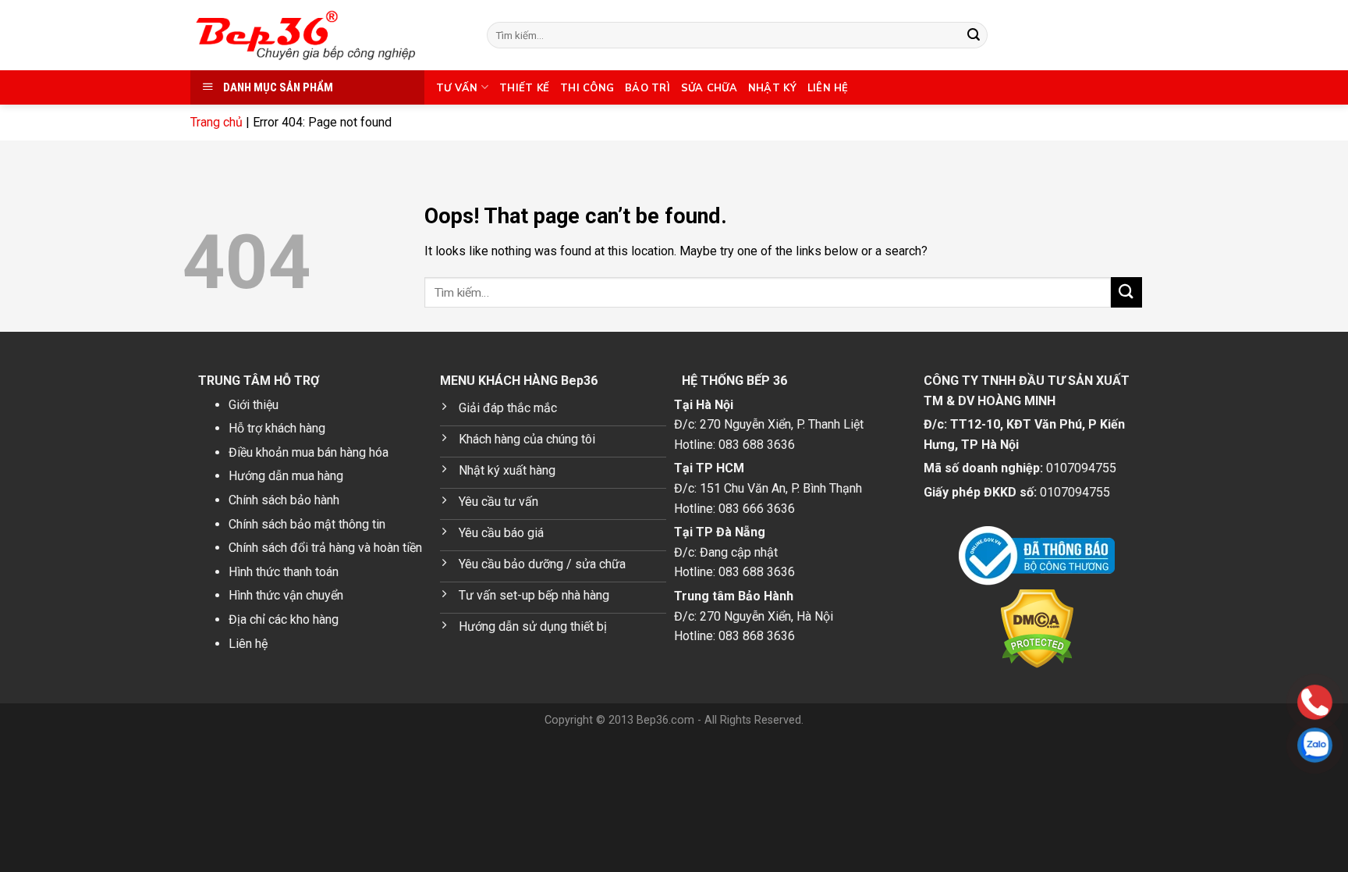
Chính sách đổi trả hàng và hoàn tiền (325, 547)
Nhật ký (772, 87)
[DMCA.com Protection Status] (1037, 628)
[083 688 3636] (1215, 702)
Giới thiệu (253, 404)
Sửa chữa (709, 87)
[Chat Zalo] (1215, 745)
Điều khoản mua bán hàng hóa (308, 452)
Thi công (587, 87)
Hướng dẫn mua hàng (286, 475)
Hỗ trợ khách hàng (277, 428)
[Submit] (973, 35)
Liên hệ (828, 87)
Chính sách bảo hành (284, 500)
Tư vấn (457, 87)
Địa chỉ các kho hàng (284, 619)
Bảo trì (647, 87)
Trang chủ (216, 122)
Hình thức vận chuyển (286, 595)
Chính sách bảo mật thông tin (307, 524)
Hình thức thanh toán (284, 571)
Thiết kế (524, 87)
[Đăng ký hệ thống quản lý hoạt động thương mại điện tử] (1037, 555)
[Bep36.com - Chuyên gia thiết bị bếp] (326, 35)
